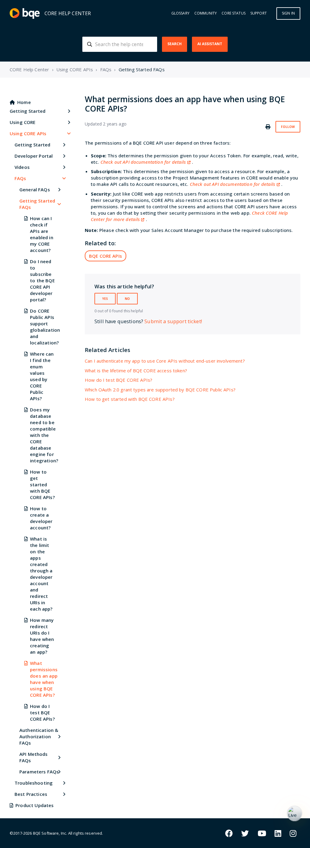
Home (24, 102)
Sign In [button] (288, 13)
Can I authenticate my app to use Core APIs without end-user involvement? (165, 361)
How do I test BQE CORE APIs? (42, 712)
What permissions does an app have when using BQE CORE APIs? (43, 679)
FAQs (106, 69)
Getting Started (27, 111)
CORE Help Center (29, 69)
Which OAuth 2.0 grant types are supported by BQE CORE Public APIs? (160, 390)
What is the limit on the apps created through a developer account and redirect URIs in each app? (41, 574)
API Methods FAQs (33, 757)
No (127, 299)
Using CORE (23, 122)
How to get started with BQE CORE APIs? (42, 484)
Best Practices (31, 794)
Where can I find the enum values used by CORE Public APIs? (42, 376)
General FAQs (34, 189)
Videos (22, 167)
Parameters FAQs (39, 772)
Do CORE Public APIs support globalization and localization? (43, 327)
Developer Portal (34, 156)
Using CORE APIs (74, 69)
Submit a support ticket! (173, 321)
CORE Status (234, 13)
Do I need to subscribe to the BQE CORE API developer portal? (42, 280)
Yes (105, 299)
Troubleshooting (34, 783)
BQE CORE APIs (105, 256)
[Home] (25, 13)
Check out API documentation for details (143, 162)
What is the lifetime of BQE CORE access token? (136, 370)
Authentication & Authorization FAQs (38, 736)
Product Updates (34, 805)
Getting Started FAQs (142, 69)
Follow (288, 127)
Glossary (180, 13)
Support (258, 13)
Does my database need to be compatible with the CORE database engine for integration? (43, 435)
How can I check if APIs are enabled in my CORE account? (41, 234)
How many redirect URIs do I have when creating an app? (42, 636)
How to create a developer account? (41, 518)
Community (205, 13)
